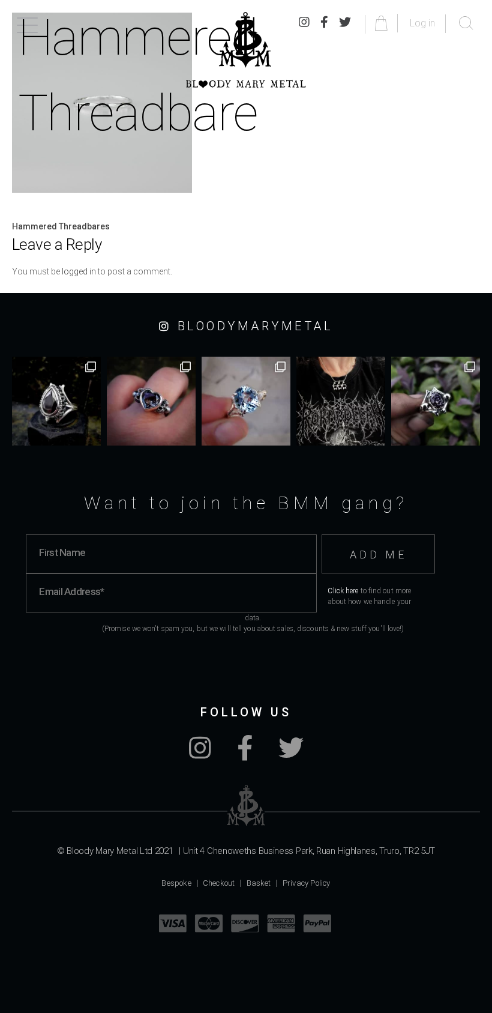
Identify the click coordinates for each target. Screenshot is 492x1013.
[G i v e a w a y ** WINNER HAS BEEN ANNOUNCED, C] (340, 401)
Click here (343, 591)
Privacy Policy (307, 883)
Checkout (219, 883)
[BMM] (246, 805)
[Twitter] (291, 754)
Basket (259, 883)
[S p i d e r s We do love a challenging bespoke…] (151, 401)
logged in (79, 271)
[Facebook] (245, 754)
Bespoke (176, 883)
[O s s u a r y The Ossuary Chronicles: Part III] (56, 401)
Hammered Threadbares (61, 226)
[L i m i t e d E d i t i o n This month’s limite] (246, 401)
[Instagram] (200, 754)
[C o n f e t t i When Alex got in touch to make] (435, 401)
